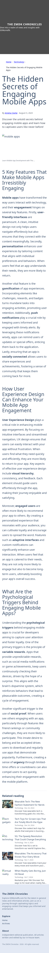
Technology (19, 62)
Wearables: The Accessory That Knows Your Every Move (31, 855)
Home (8, 62)
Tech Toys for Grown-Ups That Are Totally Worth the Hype (30, 820)
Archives (6, 923)
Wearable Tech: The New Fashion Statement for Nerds (30, 803)
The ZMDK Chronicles (24, 24)
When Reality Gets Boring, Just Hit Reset (30, 872)
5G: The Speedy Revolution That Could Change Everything (30, 838)
